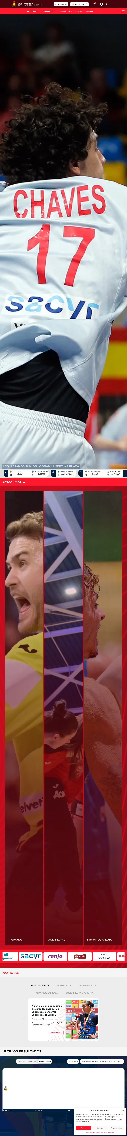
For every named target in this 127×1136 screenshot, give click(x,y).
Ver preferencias (116, 1128)
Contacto (89, 11)
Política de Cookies (90, 1132)
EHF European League (51, 1015)
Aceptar (83, 1128)
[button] (123, 1110)
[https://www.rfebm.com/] (26, 4)
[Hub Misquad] (101, 4)
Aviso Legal (111, 1132)
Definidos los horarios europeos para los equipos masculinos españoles (46, 1008)
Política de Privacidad (101, 1132)
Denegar (100, 1128)
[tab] (39, 985)
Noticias (79, 11)
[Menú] (113, 4)
